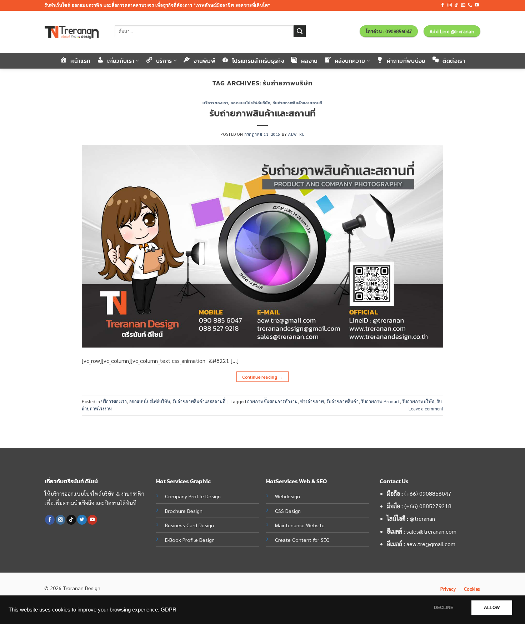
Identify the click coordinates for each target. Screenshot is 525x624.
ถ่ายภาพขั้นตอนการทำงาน (272, 401)
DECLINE (443, 607)
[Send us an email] (463, 5)
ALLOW (492, 607)
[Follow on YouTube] (477, 5)
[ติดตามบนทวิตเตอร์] (82, 520)
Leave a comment (426, 408)
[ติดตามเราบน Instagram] (450, 5)
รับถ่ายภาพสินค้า (342, 401)
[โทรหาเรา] (470, 5)
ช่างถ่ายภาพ (312, 401)
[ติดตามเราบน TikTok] (456, 5)
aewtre (296, 134)
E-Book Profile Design (190, 539)
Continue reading (262, 377)
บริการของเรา (215, 103)
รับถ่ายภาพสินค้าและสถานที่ (297, 103)
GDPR (168, 610)
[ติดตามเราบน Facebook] (442, 5)
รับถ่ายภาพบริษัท (418, 401)
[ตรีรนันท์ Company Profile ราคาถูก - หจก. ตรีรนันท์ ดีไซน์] (74, 32)
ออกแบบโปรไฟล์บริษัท (251, 103)
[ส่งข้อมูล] (300, 31)
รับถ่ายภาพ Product (380, 401)
